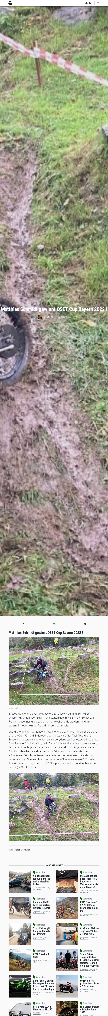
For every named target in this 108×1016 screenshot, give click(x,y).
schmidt (26, 850)
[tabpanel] (54, 807)
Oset (18, 850)
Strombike (55, 303)
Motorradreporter (39, 913)
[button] (23, 624)
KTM (34, 962)
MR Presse (51, 317)
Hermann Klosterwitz (87, 970)
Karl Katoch (84, 892)
